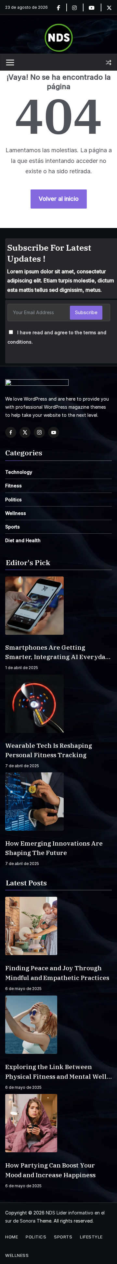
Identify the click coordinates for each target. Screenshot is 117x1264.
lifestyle (91, 1236)
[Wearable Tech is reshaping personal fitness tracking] (58, 704)
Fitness (13, 485)
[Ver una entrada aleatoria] (108, 62)
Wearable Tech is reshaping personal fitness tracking (48, 750)
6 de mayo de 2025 (23, 988)
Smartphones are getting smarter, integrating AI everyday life (57, 652)
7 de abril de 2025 (22, 765)
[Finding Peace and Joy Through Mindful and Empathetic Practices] (58, 926)
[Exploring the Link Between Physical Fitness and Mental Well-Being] (58, 1025)
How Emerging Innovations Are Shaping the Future (54, 848)
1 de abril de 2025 (21, 667)
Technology (18, 472)
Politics (13, 499)
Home (11, 1236)
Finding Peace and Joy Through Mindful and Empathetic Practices (57, 973)
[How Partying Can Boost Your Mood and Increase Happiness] (58, 1123)
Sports (12, 527)
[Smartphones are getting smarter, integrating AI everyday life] (58, 605)
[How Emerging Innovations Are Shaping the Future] (58, 801)
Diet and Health (23, 540)
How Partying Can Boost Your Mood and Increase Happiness (50, 1170)
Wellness (15, 513)
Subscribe (86, 312)
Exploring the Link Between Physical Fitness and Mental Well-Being (57, 1072)
